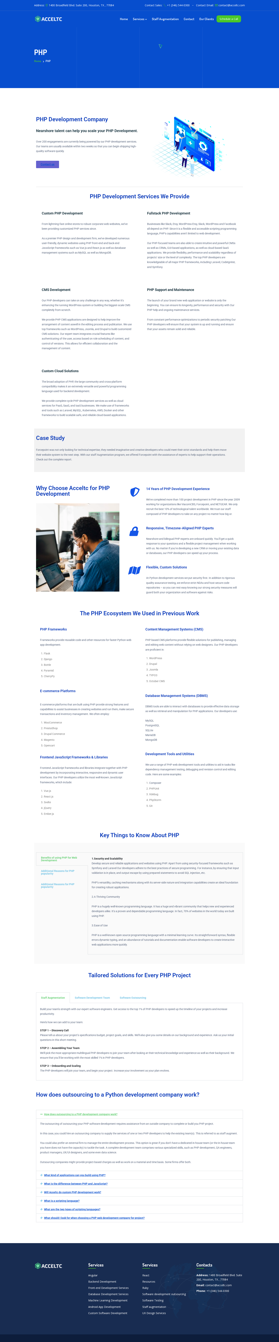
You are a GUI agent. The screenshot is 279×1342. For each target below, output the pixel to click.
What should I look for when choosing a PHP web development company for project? (94, 1218)
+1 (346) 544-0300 (178, 5)
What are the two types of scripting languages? (72, 1209)
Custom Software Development (107, 1313)
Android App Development (104, 1307)
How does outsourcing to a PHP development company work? (80, 1114)
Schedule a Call (229, 19)
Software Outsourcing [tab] (133, 997)
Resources (148, 1281)
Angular (93, 1275)
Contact (189, 19)
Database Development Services (108, 1294)
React (145, 1275)
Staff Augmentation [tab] (53, 997)
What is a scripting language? (62, 1200)
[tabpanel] (165, 903)
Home (124, 19)
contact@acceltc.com (231, 5)
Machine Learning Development (108, 1300)
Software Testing (152, 1300)
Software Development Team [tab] (92, 997)
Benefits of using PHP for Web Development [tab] (59, 859)
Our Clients (206, 19)
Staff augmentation (165, 19)
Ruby (145, 1288)
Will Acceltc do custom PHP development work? (72, 1192)
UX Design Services (154, 1313)
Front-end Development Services (108, 1288)
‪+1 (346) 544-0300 (217, 1291)
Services (138, 19)
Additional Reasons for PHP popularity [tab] (57, 872)
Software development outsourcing (164, 1294)
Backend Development (102, 1281)
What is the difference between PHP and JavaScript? (76, 1183)
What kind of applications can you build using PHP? (75, 1175)
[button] (139, 1114)
